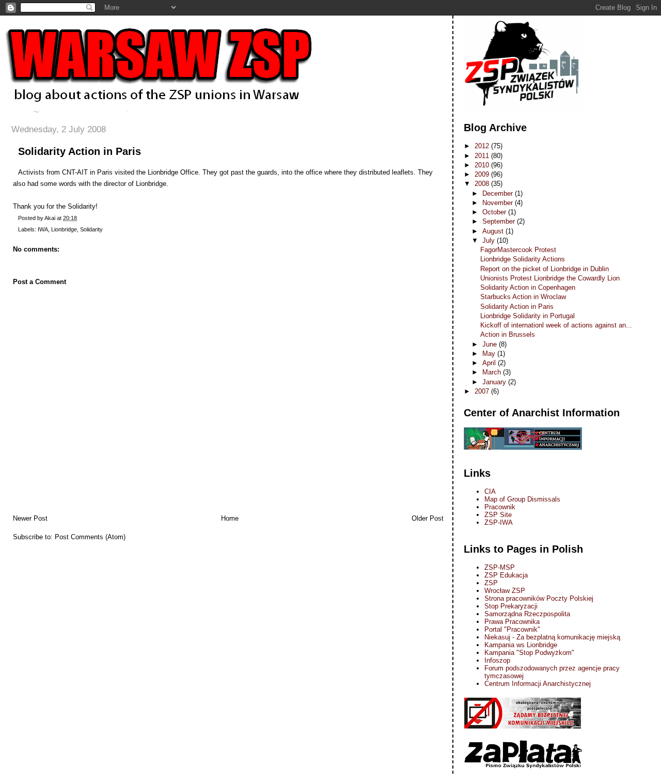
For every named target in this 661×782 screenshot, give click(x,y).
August (494, 231)
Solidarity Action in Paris (79, 151)
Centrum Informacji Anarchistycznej (537, 683)
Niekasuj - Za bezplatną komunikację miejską (552, 637)
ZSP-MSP (499, 567)
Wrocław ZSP (504, 591)
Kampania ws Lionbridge (520, 645)
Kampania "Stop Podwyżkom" (529, 652)
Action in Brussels (507, 334)
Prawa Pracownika (512, 621)
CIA (490, 491)
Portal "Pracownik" (512, 629)
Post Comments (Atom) (90, 537)
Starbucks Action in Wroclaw (523, 297)
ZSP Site (498, 515)
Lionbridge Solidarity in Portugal (527, 316)
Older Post (428, 518)
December (498, 193)
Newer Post (30, 518)
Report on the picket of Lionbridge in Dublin (544, 269)
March (492, 372)
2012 (483, 146)
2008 (483, 183)
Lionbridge (64, 229)
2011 (483, 156)
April (490, 363)
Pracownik (499, 507)
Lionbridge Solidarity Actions (522, 259)
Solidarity (91, 229)
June (490, 344)
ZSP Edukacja (506, 575)
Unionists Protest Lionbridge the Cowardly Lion (550, 278)
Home (230, 518)
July (489, 240)
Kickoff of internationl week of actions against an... (556, 325)
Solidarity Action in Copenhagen (527, 287)
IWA (43, 229)
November (498, 203)
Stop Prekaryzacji (511, 606)
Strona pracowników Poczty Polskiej (538, 598)
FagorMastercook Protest (518, 250)
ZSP (491, 583)
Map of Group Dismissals (522, 499)
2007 (483, 391)
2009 (483, 174)
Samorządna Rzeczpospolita (527, 614)
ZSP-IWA (498, 522)
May (489, 353)
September (499, 221)
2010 (483, 165)
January (495, 382)
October (495, 212)
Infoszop (497, 660)
